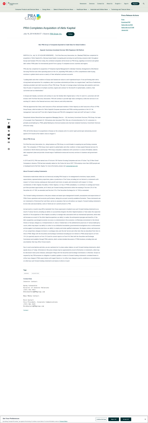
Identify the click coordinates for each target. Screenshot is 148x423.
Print (122, 19)
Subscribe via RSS (127, 25)
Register (135, 3)
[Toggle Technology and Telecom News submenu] (132, 9)
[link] (83, 3)
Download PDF (125, 22)
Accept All (126, 419)
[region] (74, 419)
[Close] (145, 419)
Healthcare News (82, 9)
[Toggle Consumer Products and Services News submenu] (41, 9)
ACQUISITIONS (35, 273)
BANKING (26, 273)
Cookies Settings (101, 419)
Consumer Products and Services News (27, 9)
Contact (25, 310)
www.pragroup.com (72, 166)
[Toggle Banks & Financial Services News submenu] (75, 9)
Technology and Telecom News (120, 9)
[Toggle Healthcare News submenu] (89, 9)
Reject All (113, 419)
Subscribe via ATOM (127, 27)
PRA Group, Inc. (56, 34)
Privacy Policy (63, 421)
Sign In (126, 3)
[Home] (10, 3)
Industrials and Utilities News (99, 9)
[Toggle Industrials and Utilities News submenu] (109, 9)
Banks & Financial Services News (63, 9)
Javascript (124, 30)
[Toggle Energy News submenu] (52, 9)
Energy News (46, 9)
